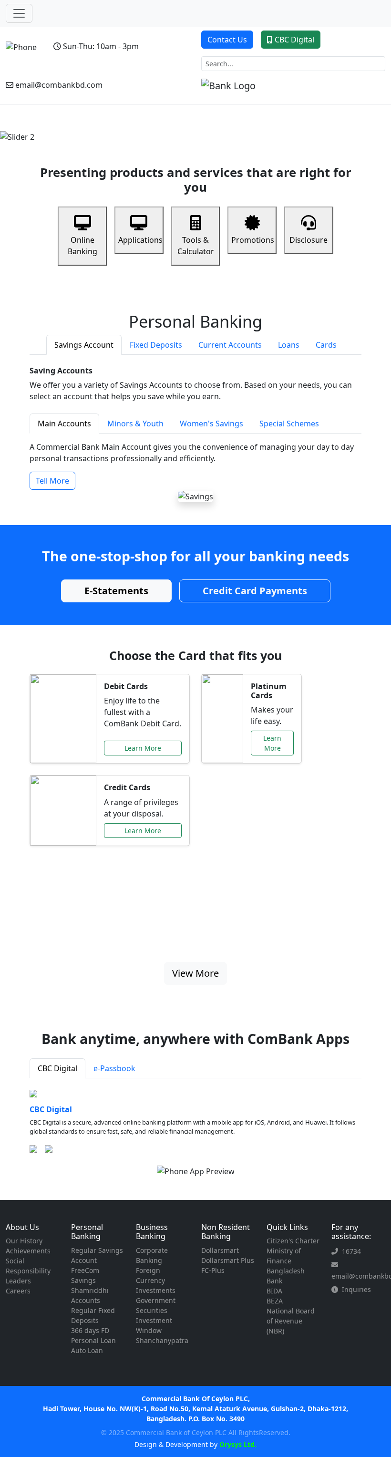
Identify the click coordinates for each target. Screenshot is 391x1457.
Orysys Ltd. (237, 1444)
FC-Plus (213, 1270)
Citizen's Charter (293, 1240)
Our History (24, 1240)
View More (195, 973)
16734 (351, 1251)
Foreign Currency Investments (155, 1280)
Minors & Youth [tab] (135, 423)
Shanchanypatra (162, 1340)
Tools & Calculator (195, 246)
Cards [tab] (326, 345)
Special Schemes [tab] (289, 423)
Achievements (28, 1250)
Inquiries (356, 1289)
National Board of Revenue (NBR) (291, 1320)
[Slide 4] (221, 129)
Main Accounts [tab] (64, 423)
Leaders (18, 1280)
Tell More (52, 480)
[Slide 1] (170, 129)
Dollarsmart (220, 1250)
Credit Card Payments (255, 590)
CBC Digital (294, 39)
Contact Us (227, 39)
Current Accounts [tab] (230, 345)
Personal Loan (93, 1340)
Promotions (252, 240)
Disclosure (308, 240)
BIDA (274, 1290)
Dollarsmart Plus (227, 1260)
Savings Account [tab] (83, 345)
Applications (140, 240)
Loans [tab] (288, 345)
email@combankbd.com (59, 85)
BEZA (275, 1300)
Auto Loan (87, 1350)
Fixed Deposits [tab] (156, 345)
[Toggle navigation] (19, 13)
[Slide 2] (187, 129)
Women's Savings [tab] (211, 423)
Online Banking (82, 246)
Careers (18, 1290)
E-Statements (116, 590)
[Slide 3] (204, 129)
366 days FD (90, 1330)
